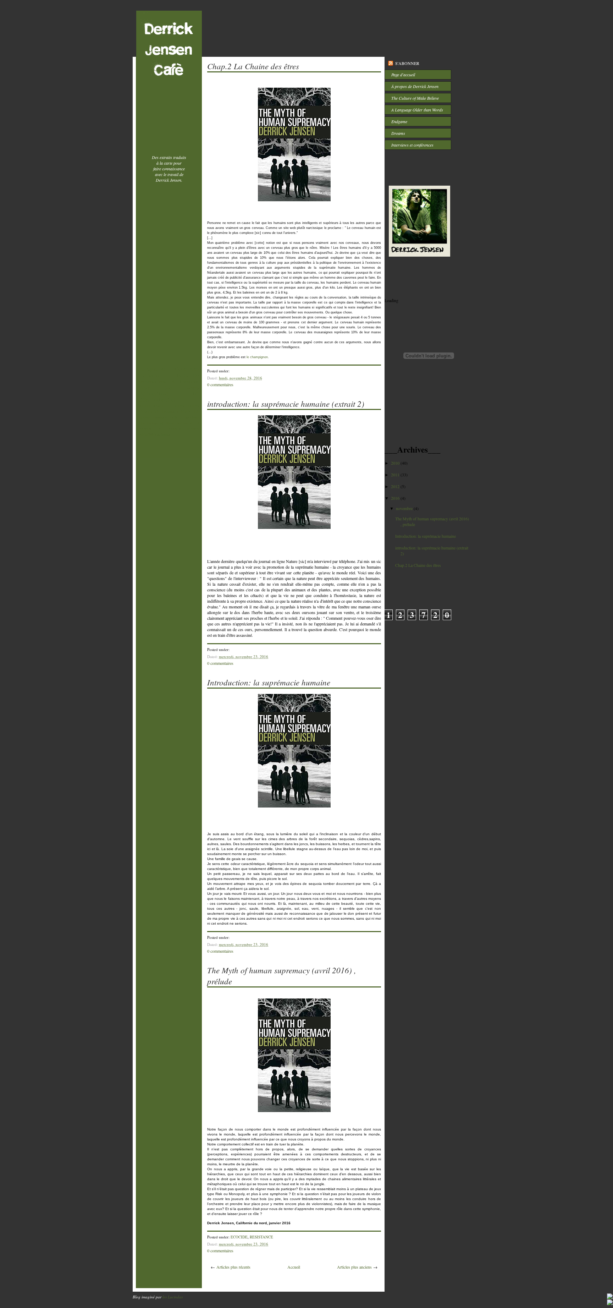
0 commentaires (220, 384)
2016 (396, 498)
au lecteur (163, 434)
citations (160, 417)
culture (176, 417)
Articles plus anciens (354, 1267)
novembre (405, 508)
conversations (152, 381)
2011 (396, 474)
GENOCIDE (188, 411)
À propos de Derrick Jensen (414, 86)
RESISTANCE (151, 406)
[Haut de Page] (610, 1296)
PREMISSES (147, 434)
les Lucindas (172, 1296)
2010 (396, 463)
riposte (144, 417)
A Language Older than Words (169, 384)
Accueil (293, 1267)
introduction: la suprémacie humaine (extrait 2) (285, 403)
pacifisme (192, 417)
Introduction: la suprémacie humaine (268, 682)
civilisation (150, 375)
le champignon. (258, 357)
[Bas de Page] (610, 1302)
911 (192, 423)
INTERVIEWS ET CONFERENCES (169, 396)
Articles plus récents (233, 1267)
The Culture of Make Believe (163, 423)
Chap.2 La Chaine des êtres (253, 65)
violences (186, 368)
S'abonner (407, 63)
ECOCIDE (188, 375)
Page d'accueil (403, 74)
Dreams (168, 411)
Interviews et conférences (412, 145)
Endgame (152, 368)
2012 (396, 486)
